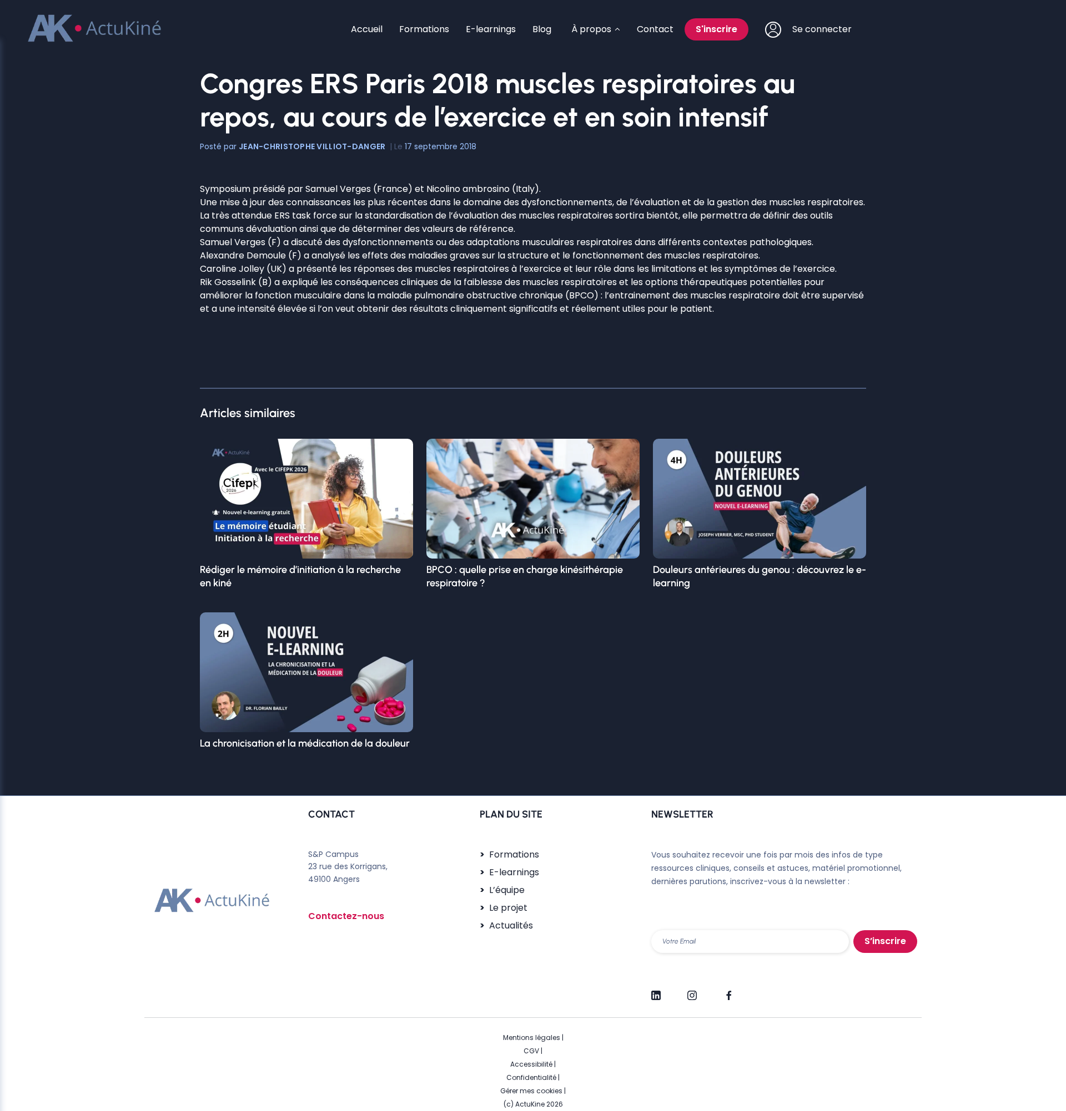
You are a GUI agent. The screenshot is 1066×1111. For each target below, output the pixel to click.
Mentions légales (531, 1037)
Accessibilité (531, 1064)
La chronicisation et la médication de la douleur (305, 743)
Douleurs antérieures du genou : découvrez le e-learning (759, 576)
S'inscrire (716, 29)
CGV (531, 1051)
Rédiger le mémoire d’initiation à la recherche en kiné (300, 576)
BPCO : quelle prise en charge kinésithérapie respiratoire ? (524, 576)
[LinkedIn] (656, 990)
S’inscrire (885, 941)
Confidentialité (531, 1077)
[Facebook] (728, 990)
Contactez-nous (346, 916)
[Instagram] (692, 990)
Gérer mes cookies (531, 1090)
